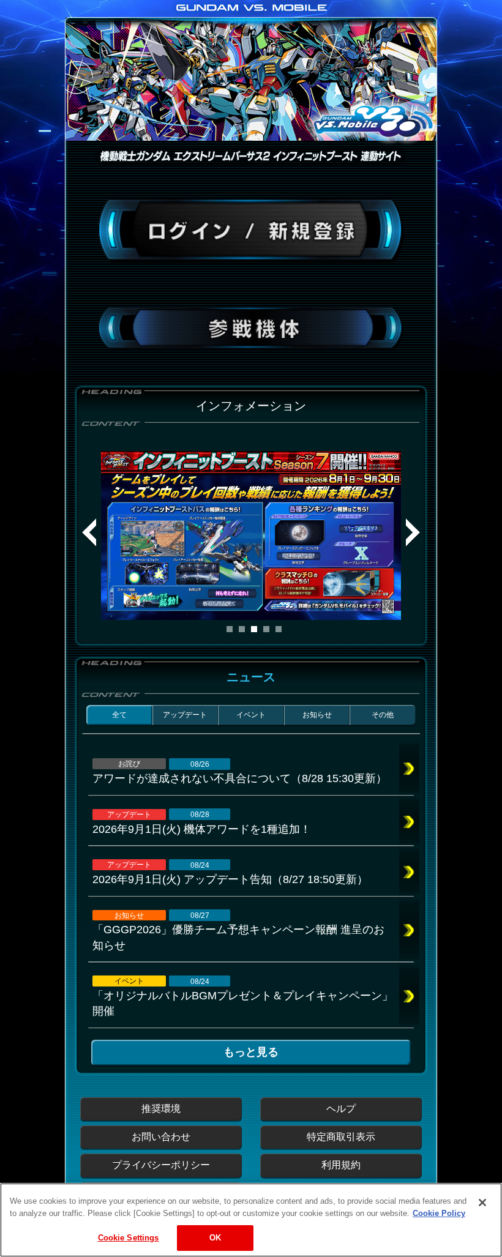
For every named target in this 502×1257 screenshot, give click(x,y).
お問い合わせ (161, 1137)
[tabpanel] (251, 535)
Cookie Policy (439, 1213)
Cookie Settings (128, 1237)
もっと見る (251, 1052)
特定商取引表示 (341, 1137)
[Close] (482, 1202)
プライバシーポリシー (161, 1165)
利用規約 (341, 1165)
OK (215, 1237)
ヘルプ (341, 1108)
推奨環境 (161, 1108)
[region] (251, 1220)
